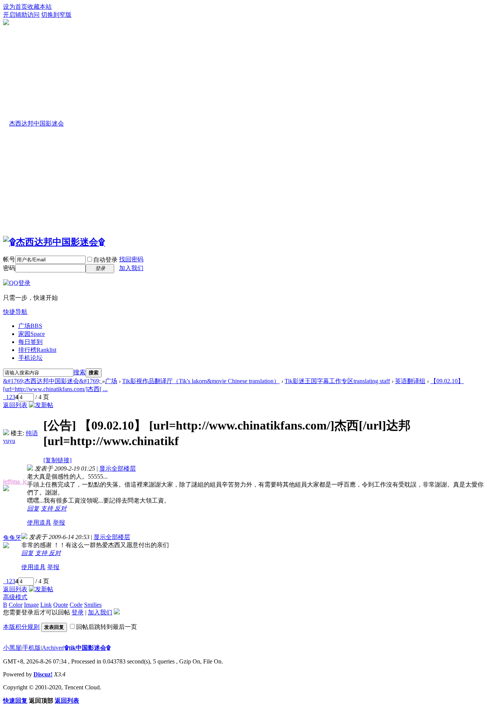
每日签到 (30, 342)
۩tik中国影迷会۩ (87, 647)
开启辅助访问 (21, 14)
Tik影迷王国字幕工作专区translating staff (337, 381)
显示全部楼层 (117, 468)
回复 (33, 508)
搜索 (79, 372)
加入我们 (131, 268)
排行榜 (37, 350)
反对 (60, 508)
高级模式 (15, 597)
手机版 (31, 647)
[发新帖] (41, 405)
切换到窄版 (56, 14)
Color (15, 604)
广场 (30, 326)
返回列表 (15, 405)
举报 (59, 522)
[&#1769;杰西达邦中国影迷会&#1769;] (54, 242)
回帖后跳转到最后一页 (106, 627)
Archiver (52, 647)
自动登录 (105, 259)
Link (46, 604)
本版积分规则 (21, 627)
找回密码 (131, 259)
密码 (9, 268)
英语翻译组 (410, 381)
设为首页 (15, 6)
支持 (47, 508)
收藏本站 (39, 6)
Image (31, 604)
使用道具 (39, 522)
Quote (60, 604)
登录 (78, 612)
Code (76, 604)
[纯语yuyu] (6, 433)
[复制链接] (57, 460)
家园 (31, 334)
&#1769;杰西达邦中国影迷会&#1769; (52, 381)
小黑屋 (12, 647)
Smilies (93, 604)
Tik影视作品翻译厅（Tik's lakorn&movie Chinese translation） (201, 381)
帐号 (9, 259)
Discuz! (43, 674)
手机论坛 (30, 358)
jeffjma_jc (15, 481)
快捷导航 (15, 312)
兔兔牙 (12, 538)
